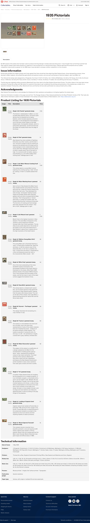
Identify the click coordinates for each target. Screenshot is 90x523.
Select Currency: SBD (74, 505)
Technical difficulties (51, 503)
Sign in (87, 5)
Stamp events (27, 506)
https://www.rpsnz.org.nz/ (68, 96)
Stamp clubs (26, 509)
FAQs (2, 509)
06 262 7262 (86, 1)
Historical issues (27, 500)
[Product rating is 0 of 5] (48, 18)
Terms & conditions (66, 520)
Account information (51, 506)
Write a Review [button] (66, 18)
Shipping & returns (6, 506)
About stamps (27, 503)
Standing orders (5, 503)
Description (6, 59)
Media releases (5, 512)
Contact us (49, 500)
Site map (13, 520)
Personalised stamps (6, 500)
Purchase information (52, 509)
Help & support (4, 520)
